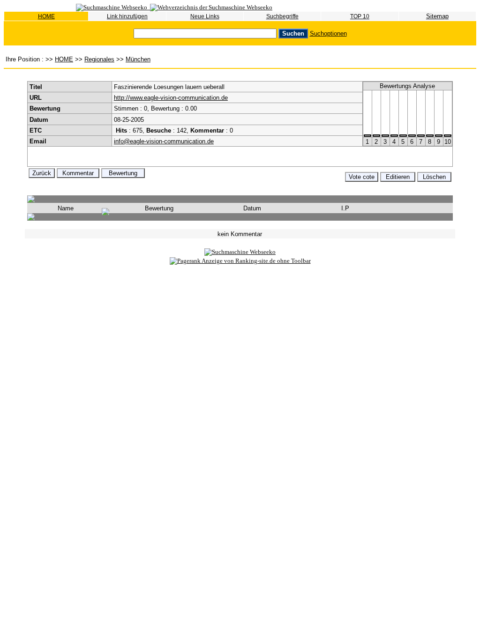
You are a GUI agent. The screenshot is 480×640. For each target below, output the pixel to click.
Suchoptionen (328, 33)
